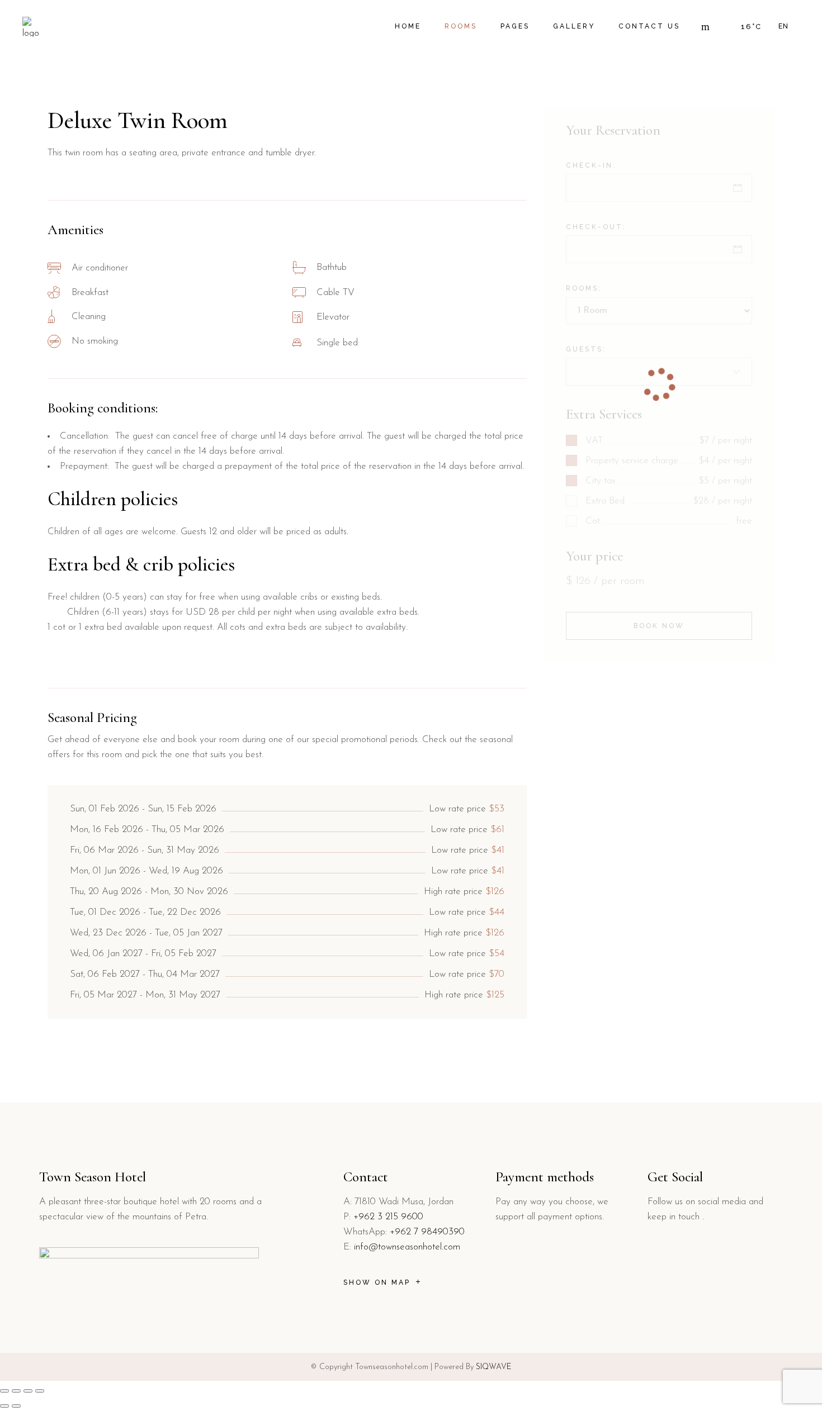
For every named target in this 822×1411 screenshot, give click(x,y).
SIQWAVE (494, 1367)
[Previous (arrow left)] (4, 1406)
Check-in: (591, 165)
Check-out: (596, 227)
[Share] (27, 1391)
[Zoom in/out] (4, 1391)
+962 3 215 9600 (388, 1217)
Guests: (586, 349)
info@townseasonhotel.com (407, 1247)
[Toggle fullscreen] (16, 1391)
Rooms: (584, 288)
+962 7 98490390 (426, 1232)
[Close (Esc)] (39, 1391)
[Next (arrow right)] (16, 1406)
